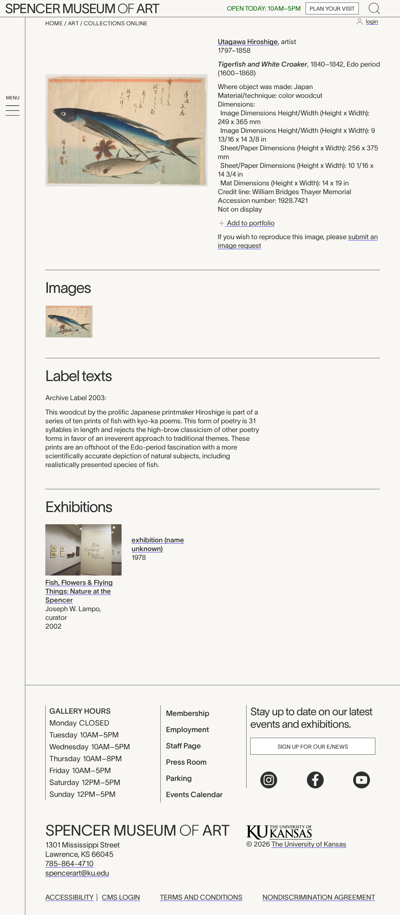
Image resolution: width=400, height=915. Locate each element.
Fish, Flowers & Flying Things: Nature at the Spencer (79, 591)
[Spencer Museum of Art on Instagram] (268, 780)
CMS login (121, 897)
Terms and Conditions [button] (201, 897)
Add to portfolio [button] (250, 222)
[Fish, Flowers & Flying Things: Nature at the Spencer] (83, 549)
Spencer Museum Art (82, 8)
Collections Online (116, 23)
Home (54, 23)
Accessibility (69, 897)
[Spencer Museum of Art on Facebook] (315, 780)
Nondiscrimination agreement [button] (318, 897)
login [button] (372, 21)
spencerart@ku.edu (77, 873)
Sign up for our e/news (313, 747)
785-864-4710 (69, 863)
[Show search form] (374, 8)
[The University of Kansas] (279, 832)
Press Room (186, 762)
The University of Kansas (309, 844)
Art (74, 23)
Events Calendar (194, 794)
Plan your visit (332, 9)
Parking (179, 778)
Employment (187, 729)
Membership (187, 713)
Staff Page (183, 746)
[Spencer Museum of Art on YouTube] (361, 780)
